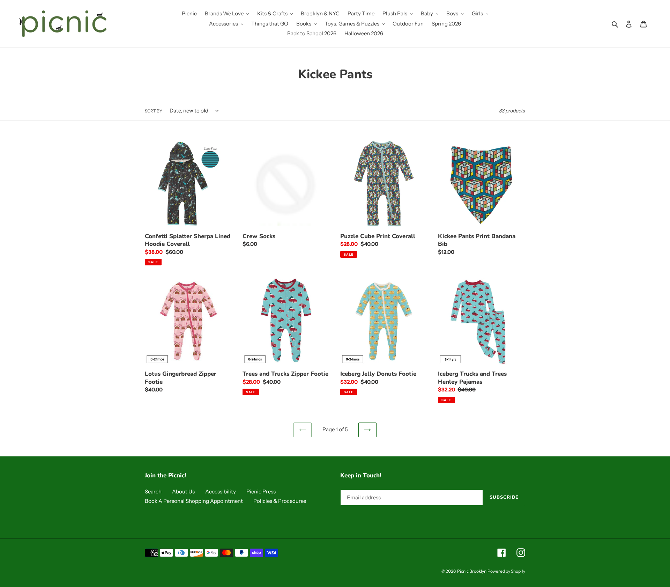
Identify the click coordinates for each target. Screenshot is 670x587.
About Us (183, 491)
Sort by (153, 110)
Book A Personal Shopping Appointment (194, 501)
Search (153, 491)
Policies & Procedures (279, 501)
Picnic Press (261, 491)
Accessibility (220, 491)
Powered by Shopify (506, 571)
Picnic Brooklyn (471, 571)
